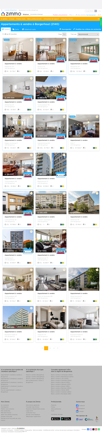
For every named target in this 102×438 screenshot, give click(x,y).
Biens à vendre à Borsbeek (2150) (61, 394)
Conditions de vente (48, 430)
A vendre (4, 19)
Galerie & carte (30, 29)
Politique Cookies (19, 430)
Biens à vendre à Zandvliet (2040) (61, 380)
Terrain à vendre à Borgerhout (35, 378)
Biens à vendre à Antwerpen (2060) (62, 375)
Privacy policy (28, 430)
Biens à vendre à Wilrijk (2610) (60, 390)
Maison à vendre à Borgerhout (35, 375)
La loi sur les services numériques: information (67, 430)
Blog (99, 19)
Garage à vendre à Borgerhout (35, 376)
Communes (4, 431)
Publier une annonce (60, 15)
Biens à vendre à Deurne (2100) (60, 382)
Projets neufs (20, 19)
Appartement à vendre (13, 64)
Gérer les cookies (37, 430)
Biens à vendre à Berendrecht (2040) (62, 376)
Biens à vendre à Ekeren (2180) (60, 386)
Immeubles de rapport (51, 19)
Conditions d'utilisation (7, 430)
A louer (11, 19)
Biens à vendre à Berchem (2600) (61, 388)
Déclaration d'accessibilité (15, 431)
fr (99, 11)
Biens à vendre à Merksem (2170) (61, 384)
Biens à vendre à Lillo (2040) (59, 378)
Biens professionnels (34, 19)
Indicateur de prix (67, 19)
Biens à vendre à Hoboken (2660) (61, 392)
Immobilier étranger (36, 14)
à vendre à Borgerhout (11, 10)
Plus (71, 15)
